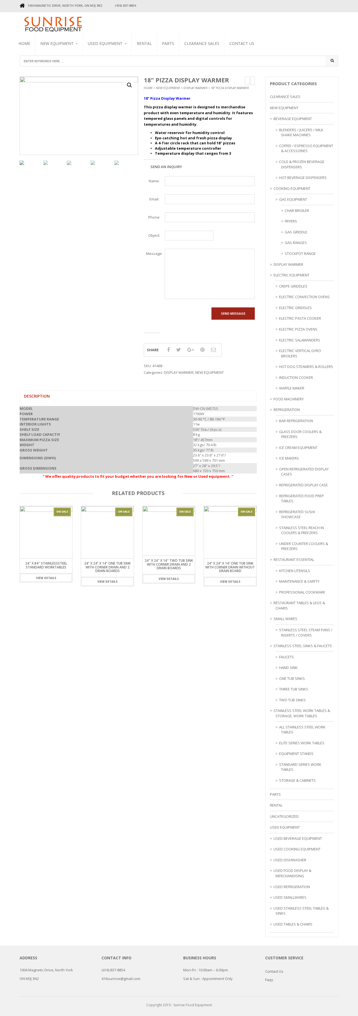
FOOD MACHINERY (289, 398)
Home (24, 43)
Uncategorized (284, 816)
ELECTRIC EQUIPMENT (291, 275)
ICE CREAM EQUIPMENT (298, 447)
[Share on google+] (190, 349)
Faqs (269, 979)
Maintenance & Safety (299, 581)
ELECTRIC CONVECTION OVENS (304, 296)
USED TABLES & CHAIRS (293, 924)
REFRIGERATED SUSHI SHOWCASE (297, 514)
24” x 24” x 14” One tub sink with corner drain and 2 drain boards (107, 567)
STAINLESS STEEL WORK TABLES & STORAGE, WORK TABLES (302, 713)
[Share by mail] (213, 349)
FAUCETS (286, 656)
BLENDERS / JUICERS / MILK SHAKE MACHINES (110, 72)
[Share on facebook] (168, 349)
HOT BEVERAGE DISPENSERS (303, 177)
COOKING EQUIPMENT (292, 188)
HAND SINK (288, 667)
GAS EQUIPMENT (293, 199)
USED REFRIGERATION (292, 886)
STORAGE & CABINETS (297, 780)
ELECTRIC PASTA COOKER (300, 318)
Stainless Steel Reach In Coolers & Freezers (111, 69)
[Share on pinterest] (202, 349)
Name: (154, 180)
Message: (154, 253)
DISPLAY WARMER (195, 88)
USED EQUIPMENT (105, 43)
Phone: (154, 217)
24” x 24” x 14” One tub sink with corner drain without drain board (230, 567)
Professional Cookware (302, 592)
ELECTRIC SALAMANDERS (299, 340)
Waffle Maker (291, 388)
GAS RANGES (296, 242)
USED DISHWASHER (290, 859)
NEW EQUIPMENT (57, 43)
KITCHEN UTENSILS (294, 570)
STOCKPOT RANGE (300, 253)
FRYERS (291, 221)
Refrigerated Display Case (303, 484)
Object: (154, 235)
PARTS (168, 43)
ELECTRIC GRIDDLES (295, 307)
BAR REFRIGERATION (296, 420)
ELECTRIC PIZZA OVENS (298, 329)
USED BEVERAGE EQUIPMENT (100, 74)
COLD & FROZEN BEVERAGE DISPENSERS (301, 164)
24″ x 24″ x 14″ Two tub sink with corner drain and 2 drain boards (169, 564)
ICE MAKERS (289, 458)
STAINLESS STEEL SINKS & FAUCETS (303, 645)
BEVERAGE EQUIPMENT (58, 69)
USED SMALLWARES (290, 897)
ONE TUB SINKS (292, 678)
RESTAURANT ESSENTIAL (294, 559)
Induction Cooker (296, 377)
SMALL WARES (285, 618)
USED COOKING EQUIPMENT (297, 849)
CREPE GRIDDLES (293, 286)
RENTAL (144, 43)
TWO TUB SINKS (292, 699)
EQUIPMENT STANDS (296, 753)
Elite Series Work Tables (301, 742)
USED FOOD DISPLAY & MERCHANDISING (292, 873)
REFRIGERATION (287, 409)
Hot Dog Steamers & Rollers (306, 366)
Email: (154, 199)
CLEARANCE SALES (201, 43)
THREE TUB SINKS (293, 689)
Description (37, 396)
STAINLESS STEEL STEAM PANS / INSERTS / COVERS (305, 632)
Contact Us (241, 43)
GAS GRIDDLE (296, 232)
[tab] (37, 396)
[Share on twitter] (178, 349)
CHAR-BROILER (297, 210)
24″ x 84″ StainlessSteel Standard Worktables (46, 565)
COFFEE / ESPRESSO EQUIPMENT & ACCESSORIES (306, 148)
